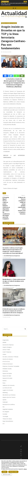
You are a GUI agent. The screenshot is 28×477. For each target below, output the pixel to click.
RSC (4, 407)
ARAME (4, 342)
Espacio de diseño (7, 373)
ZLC (4, 423)
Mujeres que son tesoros (9, 397)
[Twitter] (11, 76)
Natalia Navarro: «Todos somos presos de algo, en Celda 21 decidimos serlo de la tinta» (14, 281)
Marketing (5, 392)
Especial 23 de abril (7, 378)
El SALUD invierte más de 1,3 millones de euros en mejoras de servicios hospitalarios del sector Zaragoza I (14, 310)
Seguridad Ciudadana (8, 409)
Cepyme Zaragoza (7, 347)
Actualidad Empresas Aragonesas (12, 255)
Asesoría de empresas (8, 344)
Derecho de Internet (8, 359)
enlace (25, 469)
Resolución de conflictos (9, 404)
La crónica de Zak (7, 387)
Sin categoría (6, 411)
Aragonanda (6, 340)
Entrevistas (5, 371)
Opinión (4, 399)
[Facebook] (5, 76)
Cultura (4, 354)
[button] (24, 1)
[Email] (22, 76)
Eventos (4, 380)
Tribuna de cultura (7, 418)
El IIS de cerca (6, 361)
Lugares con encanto (8, 390)
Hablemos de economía (8, 385)
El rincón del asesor (8, 364)
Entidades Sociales (7, 368)
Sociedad (5, 414)
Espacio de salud (7, 376)
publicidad (5, 402)
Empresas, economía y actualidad (9, 23)
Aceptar (4, 471)
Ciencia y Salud (6, 349)
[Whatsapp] (16, 76)
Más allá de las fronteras (9, 395)
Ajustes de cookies (6, 474)
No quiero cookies (13, 471)
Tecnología (5, 416)
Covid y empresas (7, 352)
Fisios (4, 383)
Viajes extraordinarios (8, 421)
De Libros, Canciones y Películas (10, 356)
